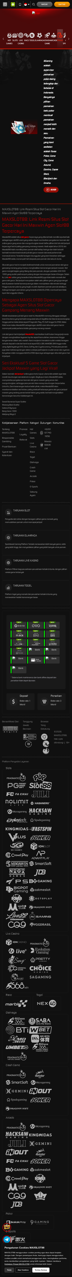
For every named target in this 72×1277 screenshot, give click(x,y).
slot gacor (25, 237)
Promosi (23, 429)
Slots (15, 40)
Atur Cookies (23, 1270)
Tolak (9, 1270)
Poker (60, 40)
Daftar (62, 4)
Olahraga (39, 40)
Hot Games (9, 42)
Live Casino (21, 42)
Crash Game (47, 42)
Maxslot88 (29, 334)
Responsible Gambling (8, 439)
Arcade (53, 40)
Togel (32, 40)
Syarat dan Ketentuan (7, 453)
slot (9, 277)
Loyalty (23, 434)
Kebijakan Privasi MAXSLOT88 (17, 1264)
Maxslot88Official (47, 445)
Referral (23, 439)
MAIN (53, 189)
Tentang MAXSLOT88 (8, 431)
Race (26, 40)
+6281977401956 (47, 433)
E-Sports (34, 486)
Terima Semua (41, 1270)
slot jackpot (19, 374)
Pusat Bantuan (9, 446)
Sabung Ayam (33, 493)
